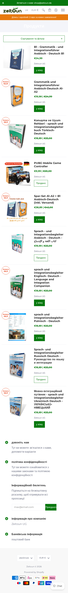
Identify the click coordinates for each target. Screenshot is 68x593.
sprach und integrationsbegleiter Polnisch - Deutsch (48, 318)
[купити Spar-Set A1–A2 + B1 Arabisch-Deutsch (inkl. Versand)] (17, 208)
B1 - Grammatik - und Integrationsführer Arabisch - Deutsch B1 (49, 50)
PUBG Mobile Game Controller (47, 164)
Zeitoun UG (39, 63)
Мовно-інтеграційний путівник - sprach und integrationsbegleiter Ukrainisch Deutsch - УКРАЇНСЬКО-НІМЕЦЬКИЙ (49, 399)
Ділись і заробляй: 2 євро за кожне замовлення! (34, 17)
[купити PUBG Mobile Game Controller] (17, 174)
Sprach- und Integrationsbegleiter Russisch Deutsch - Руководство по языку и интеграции (49, 356)
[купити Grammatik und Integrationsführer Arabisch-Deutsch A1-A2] (17, 96)
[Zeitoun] (12, 10)
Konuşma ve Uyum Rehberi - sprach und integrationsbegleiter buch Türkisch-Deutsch (48, 127)
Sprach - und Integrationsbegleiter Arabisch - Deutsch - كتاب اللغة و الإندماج (48, 236)
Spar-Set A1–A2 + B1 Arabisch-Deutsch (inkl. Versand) (47, 199)
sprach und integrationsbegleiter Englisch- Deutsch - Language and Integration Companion (48, 278)
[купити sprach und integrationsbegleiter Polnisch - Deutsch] (17, 327)
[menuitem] (26, 10)
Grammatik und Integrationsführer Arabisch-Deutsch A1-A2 (48, 86)
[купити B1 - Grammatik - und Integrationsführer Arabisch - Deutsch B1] (17, 59)
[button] (3, 2)
